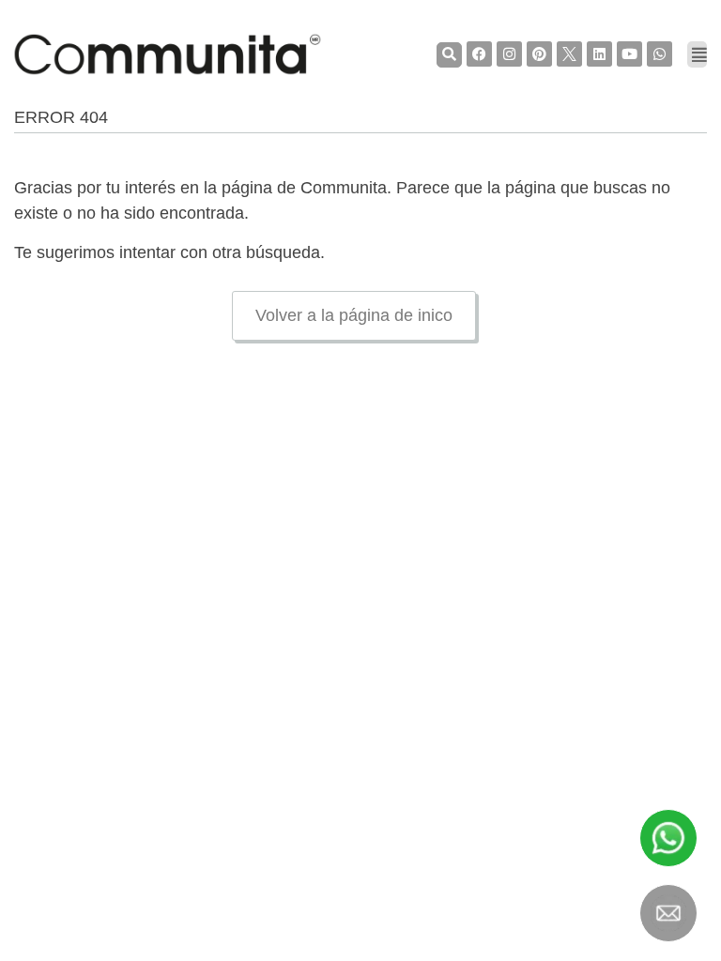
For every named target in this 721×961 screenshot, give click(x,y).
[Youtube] (629, 54)
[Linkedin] (599, 54)
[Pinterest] (539, 54)
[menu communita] (697, 54)
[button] (449, 55)
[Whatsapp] (659, 54)
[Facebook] (479, 54)
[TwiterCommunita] (569, 54)
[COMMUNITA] (167, 54)
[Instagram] (509, 54)
